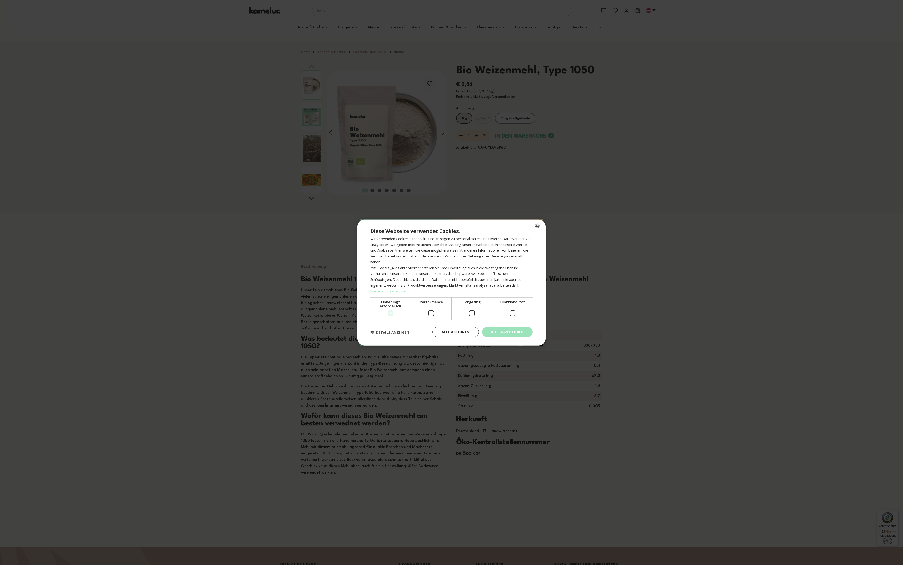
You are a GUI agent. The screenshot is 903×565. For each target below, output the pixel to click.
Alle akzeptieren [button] (507, 332)
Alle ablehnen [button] (455, 332)
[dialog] (451, 282)
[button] (389, 332)
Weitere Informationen (388, 290)
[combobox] (537, 225)
